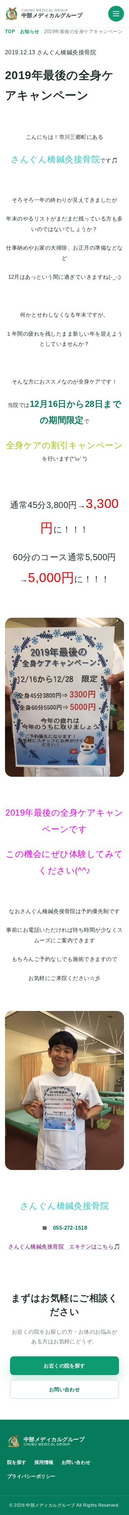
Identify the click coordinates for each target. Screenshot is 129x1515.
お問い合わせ (64, 1389)
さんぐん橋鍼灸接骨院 (66, 52)
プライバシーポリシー (31, 1476)
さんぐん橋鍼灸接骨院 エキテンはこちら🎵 (64, 1246)
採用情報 (44, 1462)
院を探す (17, 1462)
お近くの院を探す (64, 1366)
